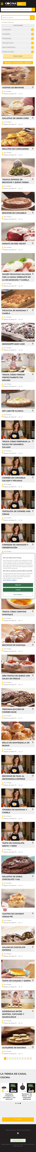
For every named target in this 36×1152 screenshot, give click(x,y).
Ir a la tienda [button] (18, 1119)
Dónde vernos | (21, 1130)
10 (28, 1058)
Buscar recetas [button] (18, 56)
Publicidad (27, 1130)
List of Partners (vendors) (10, 580)
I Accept (18, 589)
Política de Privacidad (28, 1144)
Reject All (18, 585)
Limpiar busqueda (18, 25)
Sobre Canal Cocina (11, 1130)
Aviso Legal (19, 1144)
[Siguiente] (31, 1058)
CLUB (20, 4)
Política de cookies (18, 1146)
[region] (18, 576)
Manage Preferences (18, 1140)
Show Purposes (18, 594)
